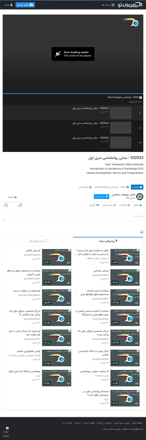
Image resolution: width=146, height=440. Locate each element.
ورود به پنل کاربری (121, 423)
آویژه (38, 375)
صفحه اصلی (137, 423)
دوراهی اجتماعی (101, 271)
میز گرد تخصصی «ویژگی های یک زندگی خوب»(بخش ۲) (24, 313)
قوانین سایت (88, 423)
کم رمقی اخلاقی (33, 251)
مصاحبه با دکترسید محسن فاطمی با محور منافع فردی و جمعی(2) (92, 313)
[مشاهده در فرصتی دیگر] (135, 254)
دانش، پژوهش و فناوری (123, 195)
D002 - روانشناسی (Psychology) (123, 97)
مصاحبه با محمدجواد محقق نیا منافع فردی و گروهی (23, 272)
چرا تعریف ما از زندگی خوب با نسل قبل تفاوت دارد (24, 333)
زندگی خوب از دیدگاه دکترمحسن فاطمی (94, 353)
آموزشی (135, 187)
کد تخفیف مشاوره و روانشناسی (94, 371)
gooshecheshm (32, 254)
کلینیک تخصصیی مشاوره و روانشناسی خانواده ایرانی (23, 355)
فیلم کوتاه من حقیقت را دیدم (26, 291)
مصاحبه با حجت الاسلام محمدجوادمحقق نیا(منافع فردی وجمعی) (94, 292)
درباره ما (77, 423)
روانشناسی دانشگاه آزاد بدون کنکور (24, 371)
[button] (108, 5)
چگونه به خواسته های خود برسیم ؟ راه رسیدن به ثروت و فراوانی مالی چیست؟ (92, 252)
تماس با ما (67, 423)
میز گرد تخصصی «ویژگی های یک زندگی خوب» (93, 333)
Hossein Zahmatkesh (29, 295)
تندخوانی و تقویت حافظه (98, 258)
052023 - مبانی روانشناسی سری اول (90, 108)
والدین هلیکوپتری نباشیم (28, 351)
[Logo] (131, 22)
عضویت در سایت (104, 423)
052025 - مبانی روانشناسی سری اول (90, 138)
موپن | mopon (102, 375)
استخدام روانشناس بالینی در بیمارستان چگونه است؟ (96, 393)
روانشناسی (83, 187)
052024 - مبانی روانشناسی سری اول (90, 123)
